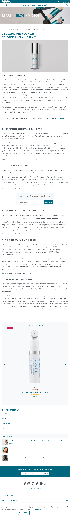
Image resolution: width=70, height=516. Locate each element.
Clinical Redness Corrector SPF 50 (14, 95)
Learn (7, 15)
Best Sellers (5, 413)
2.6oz (37, 390)
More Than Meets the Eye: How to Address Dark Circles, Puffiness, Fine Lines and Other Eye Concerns (36, 442)
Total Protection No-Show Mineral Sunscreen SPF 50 (35, 392)
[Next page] (65, 364)
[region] (35, 509)
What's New (5, 428)
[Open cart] (67, 5)
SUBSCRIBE (48, 202)
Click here (36, 306)
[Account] (64, 5)
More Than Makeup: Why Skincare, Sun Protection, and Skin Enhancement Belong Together (36, 458)
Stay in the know (35, 488)
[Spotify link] (41, 483)
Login (66, 1)
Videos (33, 15)
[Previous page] (4, 364)
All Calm (58, 92)
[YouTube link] (45, 483)
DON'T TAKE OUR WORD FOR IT (11, 1)
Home (4, 29)
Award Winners (6, 423)
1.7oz (32, 390)
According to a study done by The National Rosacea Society (24, 79)
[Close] (67, 506)
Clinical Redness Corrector (25, 182)
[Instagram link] (28, 483)
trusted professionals (36, 301)
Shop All (4, 418)
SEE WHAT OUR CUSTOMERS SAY (12, 2)
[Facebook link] (24, 483)
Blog (20, 15)
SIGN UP (46, 473)
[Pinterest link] (33, 483)
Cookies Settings (24, 512)
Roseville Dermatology (43, 309)
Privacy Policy (38, 509)
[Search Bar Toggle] (6, 5)
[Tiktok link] (37, 483)
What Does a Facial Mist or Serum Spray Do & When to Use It (27, 450)
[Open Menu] (3, 5)
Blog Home (11, 29)
